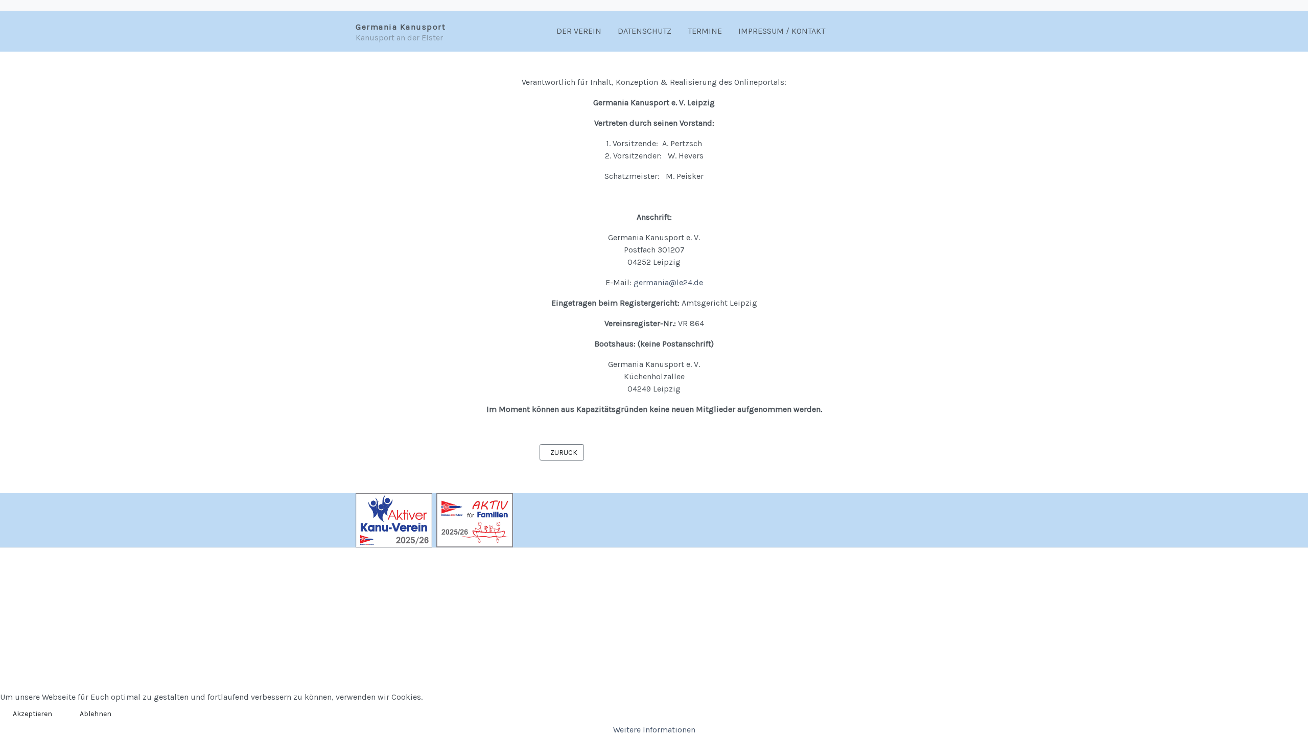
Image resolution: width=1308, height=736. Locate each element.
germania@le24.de (668, 282)
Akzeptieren (32, 713)
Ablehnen (95, 713)
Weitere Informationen (654, 729)
